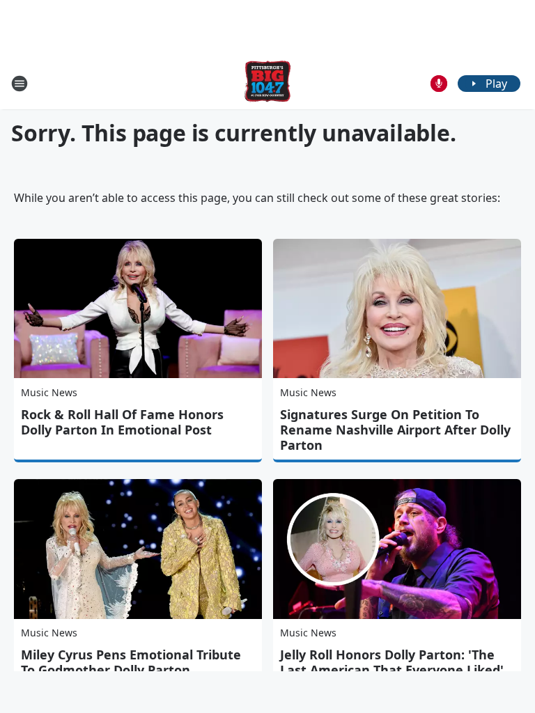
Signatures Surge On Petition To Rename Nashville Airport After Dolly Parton (395, 430)
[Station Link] (267, 83)
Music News (49, 392)
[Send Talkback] (439, 83)
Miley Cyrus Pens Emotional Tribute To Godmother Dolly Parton (131, 662)
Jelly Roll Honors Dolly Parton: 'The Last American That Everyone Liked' (392, 662)
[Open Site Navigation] (19, 83)
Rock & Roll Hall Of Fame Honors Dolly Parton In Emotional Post (122, 422)
